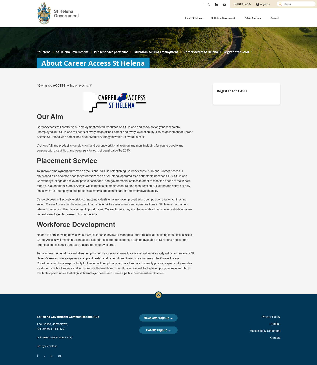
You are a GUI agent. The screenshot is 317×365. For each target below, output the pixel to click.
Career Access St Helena (201, 52)
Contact (274, 18)
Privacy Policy (271, 316)
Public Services (253, 18)
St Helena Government (223, 18)
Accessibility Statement (265, 330)
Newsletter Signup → (158, 318)
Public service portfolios (111, 52)
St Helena (43, 52)
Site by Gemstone (47, 346)
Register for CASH (236, 52)
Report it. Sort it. (242, 4)
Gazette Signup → (158, 330)
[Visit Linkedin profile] (216, 5)
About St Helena (193, 18)
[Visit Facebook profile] (202, 5)
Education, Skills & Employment (156, 52)
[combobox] (298, 3)
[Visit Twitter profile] (209, 5)
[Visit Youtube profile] (224, 5)
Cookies (274, 323)
